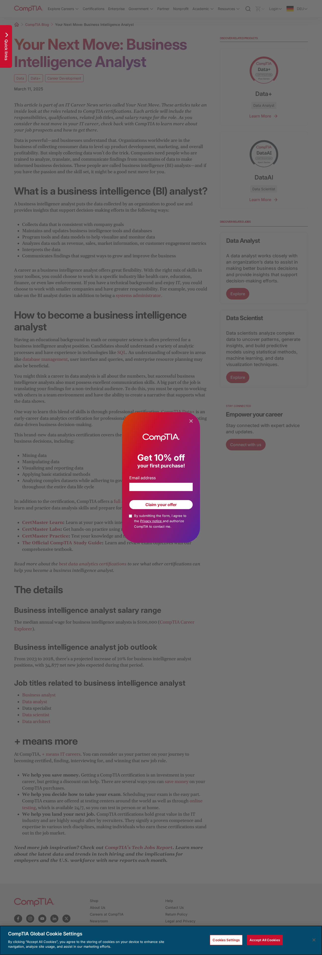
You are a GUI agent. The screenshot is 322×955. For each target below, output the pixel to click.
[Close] (313, 939)
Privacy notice (151, 521)
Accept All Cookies (265, 940)
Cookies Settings (226, 940)
